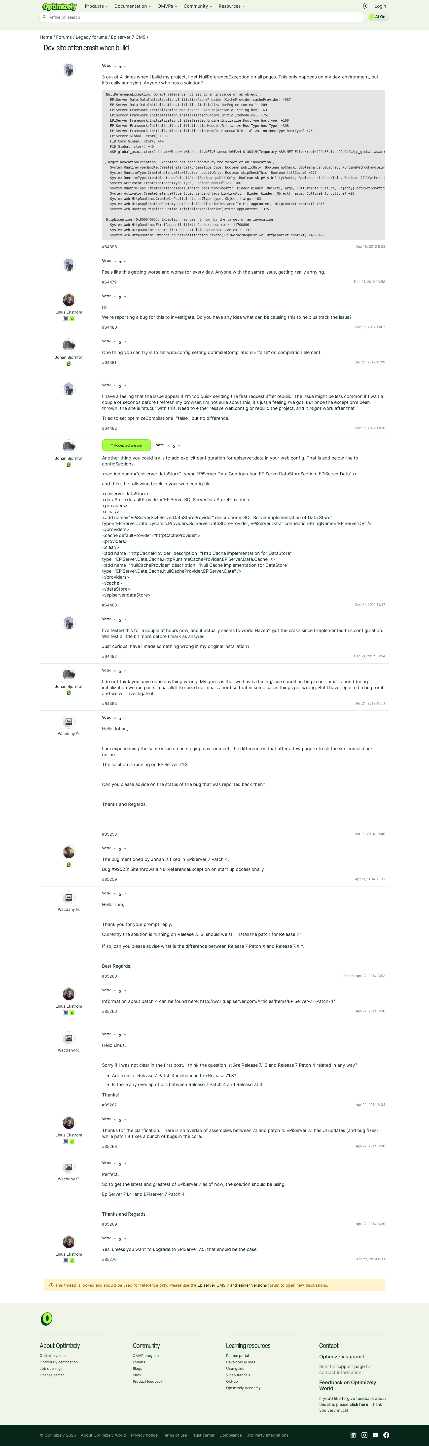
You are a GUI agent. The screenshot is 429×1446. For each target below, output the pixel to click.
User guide (235, 1368)
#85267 (109, 1104)
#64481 (109, 362)
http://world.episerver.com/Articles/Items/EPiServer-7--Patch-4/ (267, 1001)
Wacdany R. (69, 733)
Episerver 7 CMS (128, 37)
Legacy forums (91, 37)
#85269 (109, 1224)
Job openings (51, 1368)
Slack (137, 1375)
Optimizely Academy (243, 1388)
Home (46, 37)
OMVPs (168, 6)
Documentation (133, 6)
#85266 (109, 1011)
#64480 (109, 327)
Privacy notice (144, 1435)
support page (350, 1366)
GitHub (232, 1381)
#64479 (109, 282)
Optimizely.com (53, 1355)
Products (96, 6)
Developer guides (240, 1362)
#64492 (109, 656)
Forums (64, 37)
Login (380, 6)
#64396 (109, 246)
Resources (232, 6)
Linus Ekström (69, 312)
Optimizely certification (59, 1362)
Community (198, 6)
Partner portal (237, 1355)
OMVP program (146, 1355)
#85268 (109, 1146)
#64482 (109, 428)
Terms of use (175, 1435)
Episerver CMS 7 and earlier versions (232, 1285)
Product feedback (148, 1381)
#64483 (109, 604)
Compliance (230, 1435)
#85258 (109, 834)
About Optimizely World (103, 1435)
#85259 (109, 879)
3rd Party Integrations (267, 1435)
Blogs (137, 1368)
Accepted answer (126, 444)
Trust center (203, 1435)
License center (52, 1375)
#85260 (109, 976)
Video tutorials (238, 1375)
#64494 (109, 703)
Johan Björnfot (69, 357)
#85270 (109, 1259)
